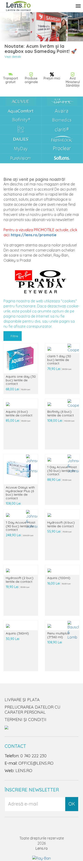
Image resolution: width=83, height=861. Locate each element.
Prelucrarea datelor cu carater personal (32, 709)
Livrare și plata (22, 699)
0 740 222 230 (33, 755)
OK (71, 804)
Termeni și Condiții (25, 719)
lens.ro (23, 770)
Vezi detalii (13, 57)
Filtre (14, 336)
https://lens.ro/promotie (33, 235)
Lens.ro (42, 848)
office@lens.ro (35, 763)
